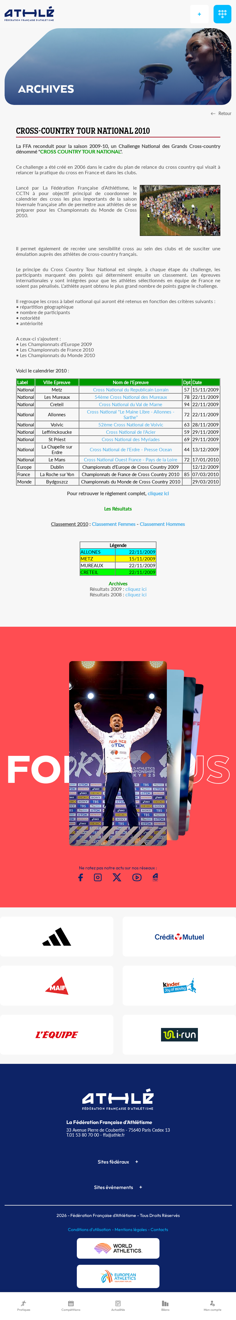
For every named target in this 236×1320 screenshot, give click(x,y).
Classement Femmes (114, 524)
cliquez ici (158, 493)
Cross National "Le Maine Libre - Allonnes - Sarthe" (131, 414)
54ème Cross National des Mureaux (131, 397)
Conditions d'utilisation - (91, 1229)
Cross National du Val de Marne (130, 404)
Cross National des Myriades (131, 439)
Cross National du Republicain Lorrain (130, 389)
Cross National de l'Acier (130, 432)
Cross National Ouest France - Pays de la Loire (130, 459)
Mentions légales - (133, 1229)
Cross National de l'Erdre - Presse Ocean (131, 449)
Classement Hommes (162, 524)
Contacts (159, 1229)
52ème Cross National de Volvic (130, 424)
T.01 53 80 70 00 (82, 1134)
